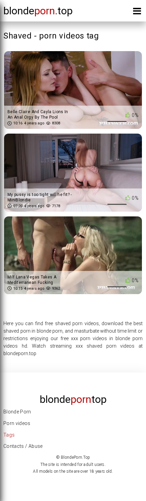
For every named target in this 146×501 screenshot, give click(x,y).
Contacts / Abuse (23, 446)
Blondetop (73, 399)
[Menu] (137, 12)
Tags (9, 435)
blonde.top (38, 11)
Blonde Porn (17, 411)
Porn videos (17, 423)
